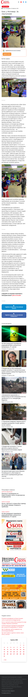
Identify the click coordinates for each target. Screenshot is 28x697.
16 (23, 649)
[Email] (19, 2)
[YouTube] (21, 2)
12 (10, 649)
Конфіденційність (6, 693)
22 (20, 652)
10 (4, 649)
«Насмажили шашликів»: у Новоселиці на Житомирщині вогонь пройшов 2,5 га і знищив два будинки (14, 397)
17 (4, 652)
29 (20, 654)
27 (14, 654)
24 (4, 654)
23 (23, 652)
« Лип (4, 660)
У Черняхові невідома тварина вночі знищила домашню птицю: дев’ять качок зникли (13, 423)
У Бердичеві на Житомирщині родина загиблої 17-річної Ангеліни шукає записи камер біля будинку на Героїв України (14, 370)
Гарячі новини (5, 511)
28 (17, 654)
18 (7, 652)
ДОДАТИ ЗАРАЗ (7, 54)
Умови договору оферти (8, 691)
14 (17, 649)
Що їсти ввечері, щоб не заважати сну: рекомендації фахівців (12, 630)
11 (7, 649)
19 (10, 652)
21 (17, 652)
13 (14, 649)
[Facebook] (23, 2)
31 (4, 656)
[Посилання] (5, 2)
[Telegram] (26, 2)
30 (23, 654)
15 (20, 649)
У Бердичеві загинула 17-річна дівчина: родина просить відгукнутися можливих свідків (12, 448)
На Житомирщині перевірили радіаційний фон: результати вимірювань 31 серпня (11, 345)
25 (7, 654)
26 (10, 654)
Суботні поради (6, 501)
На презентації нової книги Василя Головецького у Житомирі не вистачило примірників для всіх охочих (13, 473)
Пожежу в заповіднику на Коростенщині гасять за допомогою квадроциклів (13, 495)
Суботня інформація (7, 491)
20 (14, 652)
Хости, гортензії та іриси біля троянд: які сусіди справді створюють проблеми (14, 505)
